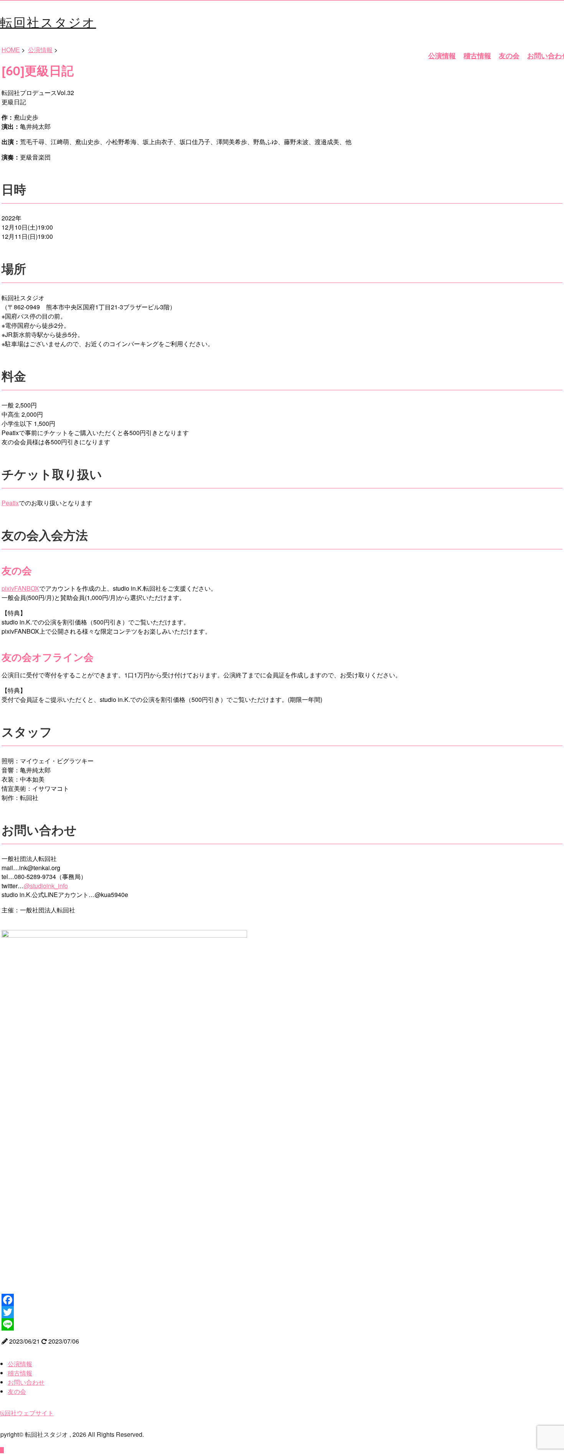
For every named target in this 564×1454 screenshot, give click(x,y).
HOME (11, 49)
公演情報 (442, 56)
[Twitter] (282, 1312)
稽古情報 (477, 56)
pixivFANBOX (20, 588)
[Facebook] (282, 1300)
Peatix (10, 502)
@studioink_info (46, 885)
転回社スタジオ (48, 21)
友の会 (509, 56)
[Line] (282, 1324)
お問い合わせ (26, 1382)
